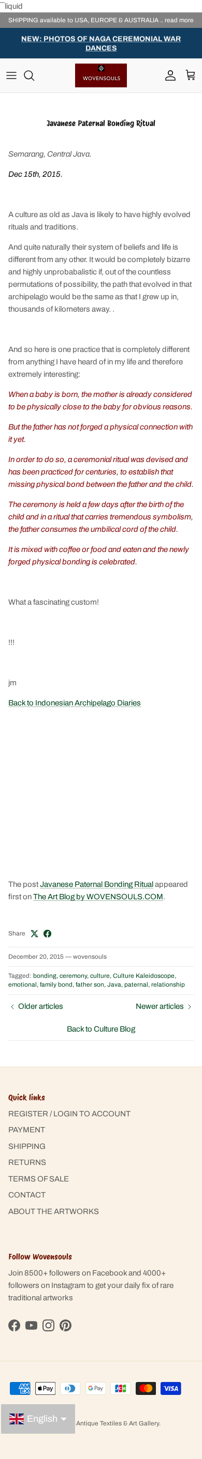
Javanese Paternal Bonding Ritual (96, 884)
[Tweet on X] (34, 934)
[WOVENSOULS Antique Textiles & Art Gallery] (101, 75)
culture (100, 975)
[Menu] (11, 75)
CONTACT (27, 1195)
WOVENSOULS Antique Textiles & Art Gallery (95, 1423)
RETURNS (27, 1162)
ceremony (73, 975)
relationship (168, 984)
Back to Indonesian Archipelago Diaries (74, 703)
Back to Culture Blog (101, 1029)
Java (114, 984)
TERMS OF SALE (38, 1179)
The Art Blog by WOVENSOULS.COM (98, 897)
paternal (136, 984)
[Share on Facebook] (47, 934)
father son (90, 984)
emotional (22, 984)
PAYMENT (26, 1130)
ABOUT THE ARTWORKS (53, 1211)
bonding (44, 975)
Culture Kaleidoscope (144, 975)
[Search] (34, 75)
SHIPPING (27, 1146)
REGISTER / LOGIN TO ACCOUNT (69, 1114)
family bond (56, 984)
